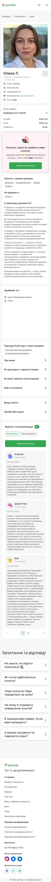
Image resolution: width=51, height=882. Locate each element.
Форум (8, 792)
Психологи (20, 16)
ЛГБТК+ (8, 197)
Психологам (10, 787)
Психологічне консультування (18, 350)
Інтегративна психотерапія (17, 353)
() (12, 434)
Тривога (8, 186)
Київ (32, 16)
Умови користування (15, 827)
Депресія (9, 183)
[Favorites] (39, 5)
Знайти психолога (25, 165)
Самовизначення (23, 183)
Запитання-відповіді (15, 816)
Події (7, 811)
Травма (36, 183)
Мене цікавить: (10, 109)
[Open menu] (46, 5)
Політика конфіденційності (18, 832)
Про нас (8, 797)
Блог (6, 806)
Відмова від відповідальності (19, 837)
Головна (6, 16)
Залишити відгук (25, 443)
